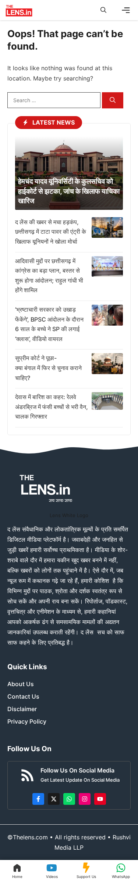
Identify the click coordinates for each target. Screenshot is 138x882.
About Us (20, 684)
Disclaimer (22, 709)
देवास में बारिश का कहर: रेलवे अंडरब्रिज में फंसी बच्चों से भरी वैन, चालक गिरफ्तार (51, 406)
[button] (103, 10)
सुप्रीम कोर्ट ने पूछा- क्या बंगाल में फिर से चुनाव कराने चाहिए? (48, 367)
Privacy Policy (26, 721)
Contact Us (23, 696)
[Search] (112, 100)
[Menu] (126, 10)
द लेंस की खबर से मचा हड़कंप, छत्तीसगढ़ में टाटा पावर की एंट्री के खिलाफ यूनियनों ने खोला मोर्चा (50, 231)
